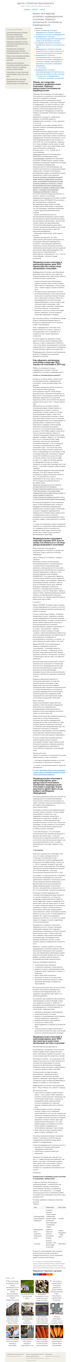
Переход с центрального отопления (46, 1261)
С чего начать (41, 68)
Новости (35, 9)
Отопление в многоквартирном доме (46, 1263)
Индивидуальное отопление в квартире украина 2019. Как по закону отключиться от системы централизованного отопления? (50, 51)
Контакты (28, 1354)
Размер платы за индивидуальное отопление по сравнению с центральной (50, 77)
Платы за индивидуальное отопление (45, 1267)
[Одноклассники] (49, 1274)
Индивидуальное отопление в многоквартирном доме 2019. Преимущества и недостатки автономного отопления (50, 39)
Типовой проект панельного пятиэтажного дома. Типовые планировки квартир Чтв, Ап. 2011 (17, 51)
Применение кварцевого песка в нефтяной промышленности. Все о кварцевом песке (17, 44)
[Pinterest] (42, 1274)
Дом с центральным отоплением (50, 1265)
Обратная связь (48, 1354)
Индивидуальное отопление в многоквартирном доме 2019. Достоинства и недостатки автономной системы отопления (50, 72)
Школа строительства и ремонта (35, 3)
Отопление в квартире (60, 1263)
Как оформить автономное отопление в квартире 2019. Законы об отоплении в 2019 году (50, 45)
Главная (27, 9)
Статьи (42, 9)
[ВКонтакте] (36, 1274)
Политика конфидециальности (32, 1356)
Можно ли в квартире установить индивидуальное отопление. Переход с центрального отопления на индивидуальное (50, 32)
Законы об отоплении (37, 1265)
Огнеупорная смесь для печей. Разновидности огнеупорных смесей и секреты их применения (17, 81)
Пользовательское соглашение (37, 1354)
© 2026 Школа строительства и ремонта (15, 1354)
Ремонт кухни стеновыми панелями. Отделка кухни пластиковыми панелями (18, 58)
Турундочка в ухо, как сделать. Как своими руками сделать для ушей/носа (17, 74)
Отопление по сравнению (59, 1267)
